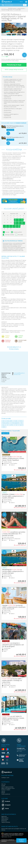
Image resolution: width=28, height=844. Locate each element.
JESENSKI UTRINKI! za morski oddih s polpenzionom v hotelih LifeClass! (13, 496)
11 (17, 219)
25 (17, 225)
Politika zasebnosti (5, 794)
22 (7, 225)
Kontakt (3, 785)
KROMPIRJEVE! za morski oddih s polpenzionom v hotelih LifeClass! (13, 571)
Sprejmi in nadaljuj (21, 840)
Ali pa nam (21, 760)
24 (14, 225)
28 (4, 228)
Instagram (7, 805)
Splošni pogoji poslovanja (7, 787)
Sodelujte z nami (5, 777)
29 (7, 228)
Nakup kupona (4, 818)
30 (10, 228)
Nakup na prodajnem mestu (8, 788)
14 (4, 222)
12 (20, 219)
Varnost (3, 791)
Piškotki (3, 792)
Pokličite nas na (22, 755)
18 (17, 222)
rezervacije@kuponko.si (7, 178)
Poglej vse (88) (5, 433)
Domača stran (17, 374)
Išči (25, 5)
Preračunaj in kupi (14, 65)
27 (23, 225)
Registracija (4, 816)
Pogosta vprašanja (5, 822)
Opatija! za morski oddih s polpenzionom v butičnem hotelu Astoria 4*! (13, 607)
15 (7, 222)
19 (20, 222)
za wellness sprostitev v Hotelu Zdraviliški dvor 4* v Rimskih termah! (13, 533)
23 (10, 225)
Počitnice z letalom (5, 789)
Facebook (7, 801)
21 (4, 225)
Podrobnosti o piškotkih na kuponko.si (7, 840)
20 (23, 222)
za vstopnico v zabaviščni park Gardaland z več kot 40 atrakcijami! (13, 644)
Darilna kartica (4, 819)
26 (20, 225)
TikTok (7, 808)
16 (10, 222)
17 (14, 222)
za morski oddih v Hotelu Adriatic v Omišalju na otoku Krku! (12, 680)
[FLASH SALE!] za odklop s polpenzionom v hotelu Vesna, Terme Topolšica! (13, 458)
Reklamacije (4, 820)
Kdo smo (3, 784)
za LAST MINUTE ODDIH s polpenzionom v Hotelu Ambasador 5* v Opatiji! (13, 718)
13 (23, 219)
